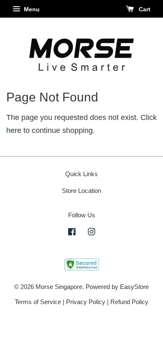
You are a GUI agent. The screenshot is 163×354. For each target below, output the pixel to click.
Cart (143, 9)
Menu (31, 9)
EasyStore (134, 286)
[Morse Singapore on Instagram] (91, 233)
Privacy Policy (85, 301)
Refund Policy (129, 301)
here (13, 130)
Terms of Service (38, 301)
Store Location (81, 190)
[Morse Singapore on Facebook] (71, 233)
